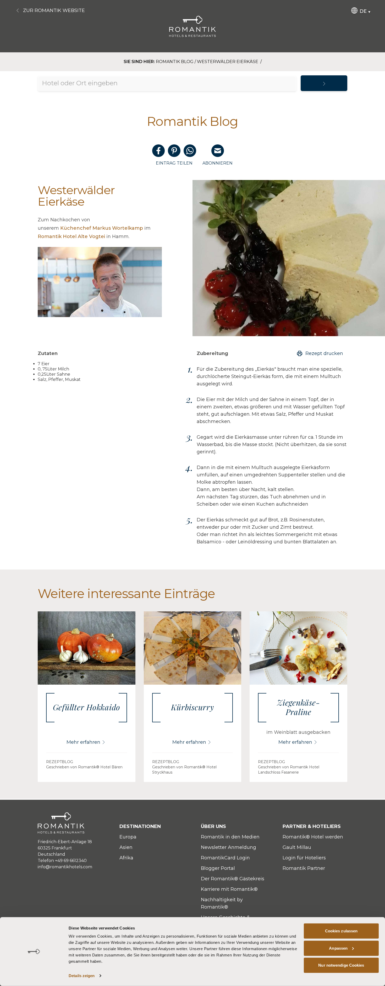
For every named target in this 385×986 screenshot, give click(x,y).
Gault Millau (297, 847)
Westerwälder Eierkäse (228, 61)
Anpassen (338, 948)
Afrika (126, 858)
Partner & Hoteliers (312, 826)
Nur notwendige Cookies (341, 965)
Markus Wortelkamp (101, 228)
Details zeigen (82, 975)
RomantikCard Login (225, 858)
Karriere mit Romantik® (229, 889)
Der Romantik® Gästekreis (232, 879)
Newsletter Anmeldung (228, 847)
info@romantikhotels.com (65, 866)
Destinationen (140, 826)
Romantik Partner (304, 868)
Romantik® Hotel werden (313, 837)
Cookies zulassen (341, 931)
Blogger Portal (218, 868)
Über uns (213, 826)
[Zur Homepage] (192, 26)
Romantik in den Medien (230, 837)
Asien (126, 847)
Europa (127, 837)
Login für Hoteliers (304, 858)
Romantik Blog (175, 61)
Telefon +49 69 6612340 (62, 860)
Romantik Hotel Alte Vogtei (71, 236)
